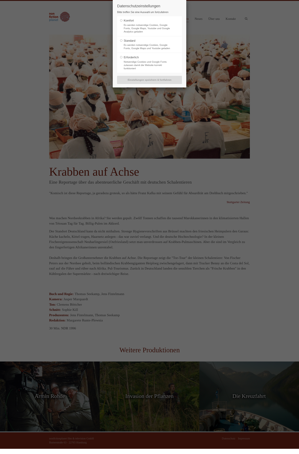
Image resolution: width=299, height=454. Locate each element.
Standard (129, 40)
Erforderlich (131, 57)
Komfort (129, 20)
